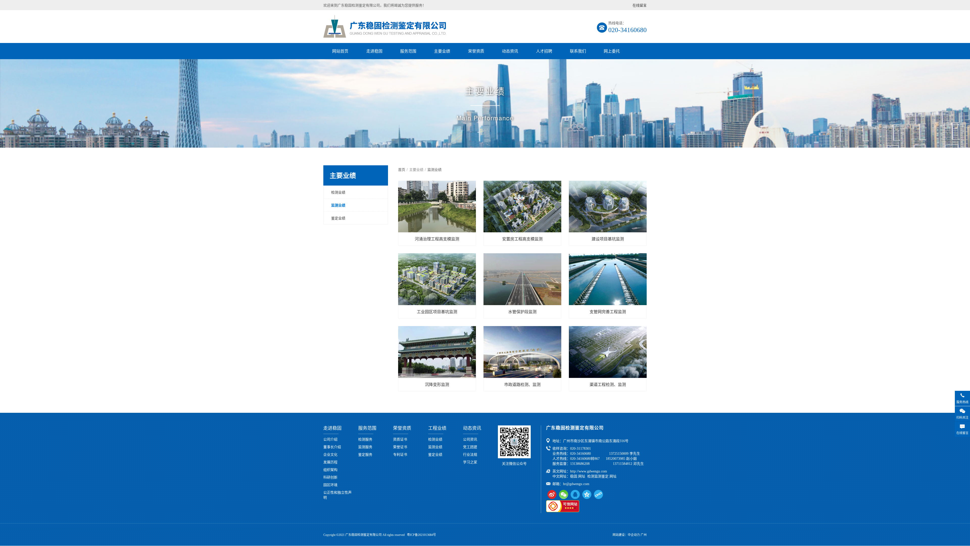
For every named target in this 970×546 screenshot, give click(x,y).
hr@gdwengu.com (576, 484)
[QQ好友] (575, 494)
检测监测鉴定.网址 (602, 476)
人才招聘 (544, 51)
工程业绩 (437, 428)
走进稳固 (374, 51)
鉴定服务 (365, 454)
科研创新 (330, 477)
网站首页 (340, 51)
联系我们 (578, 51)
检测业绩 (338, 192)
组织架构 (330, 469)
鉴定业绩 (338, 217)
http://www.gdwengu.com (588, 471)
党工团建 (470, 446)
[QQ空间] (586, 494)
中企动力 (634, 535)
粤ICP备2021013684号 (421, 535)
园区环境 (330, 484)
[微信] (563, 494)
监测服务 (365, 446)
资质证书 (400, 439)
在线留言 (640, 5)
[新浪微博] (551, 494)
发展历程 (330, 461)
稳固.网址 (577, 476)
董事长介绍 (332, 446)
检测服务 (365, 439)
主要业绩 (442, 51)
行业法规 (470, 454)
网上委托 (612, 51)
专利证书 (400, 454)
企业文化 (330, 454)
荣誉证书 (400, 446)
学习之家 (470, 461)
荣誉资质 (476, 51)
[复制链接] (598, 494)
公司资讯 (470, 439)
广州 (644, 535)
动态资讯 (510, 51)
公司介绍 (330, 439)
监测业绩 (338, 205)
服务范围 (408, 51)
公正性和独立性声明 (337, 495)
